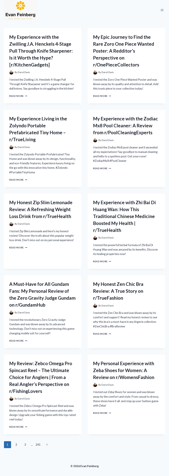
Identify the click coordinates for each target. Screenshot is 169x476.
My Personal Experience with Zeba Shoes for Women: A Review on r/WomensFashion (123, 370)
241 (38, 444)
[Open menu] (162, 10)
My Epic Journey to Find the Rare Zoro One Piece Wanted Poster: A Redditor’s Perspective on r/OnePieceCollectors (123, 50)
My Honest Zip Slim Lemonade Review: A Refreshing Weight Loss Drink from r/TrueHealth (40, 209)
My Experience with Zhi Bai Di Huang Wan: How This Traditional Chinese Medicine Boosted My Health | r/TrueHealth (124, 216)
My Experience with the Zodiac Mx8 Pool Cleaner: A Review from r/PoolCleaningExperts (125, 125)
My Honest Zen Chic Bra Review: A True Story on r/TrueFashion (118, 291)
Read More (18, 96)
